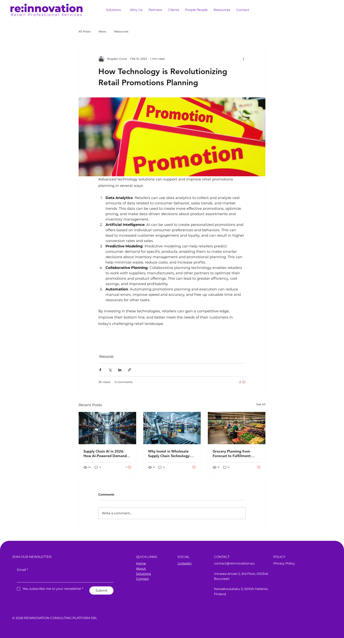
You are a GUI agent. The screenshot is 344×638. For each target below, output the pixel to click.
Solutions (143, 574)
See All (261, 404)
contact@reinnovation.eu (234, 563)
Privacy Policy (284, 563)
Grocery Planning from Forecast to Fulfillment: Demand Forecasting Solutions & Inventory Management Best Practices (236, 453)
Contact (142, 579)
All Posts (84, 31)
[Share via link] (129, 370)
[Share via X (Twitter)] (110, 370)
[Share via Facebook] (100, 370)
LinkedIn (185, 563)
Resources (121, 31)
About (141, 568)
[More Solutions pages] (123, 10)
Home (141, 563)
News (102, 31)
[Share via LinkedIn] (120, 370)
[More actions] (243, 59)
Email (22, 570)
